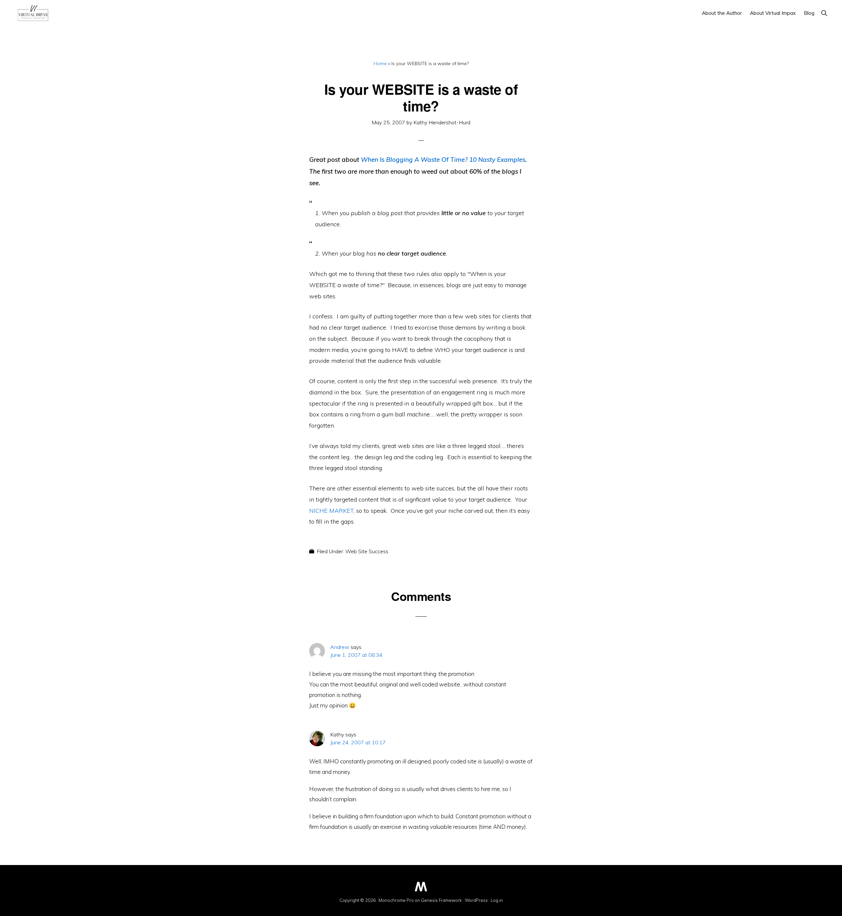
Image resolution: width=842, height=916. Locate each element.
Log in (497, 900)
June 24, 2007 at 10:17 (358, 742)
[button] (824, 13)
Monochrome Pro (396, 900)
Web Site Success (366, 551)
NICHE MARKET (331, 510)
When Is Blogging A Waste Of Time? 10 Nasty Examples (443, 159)
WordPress (476, 900)
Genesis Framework (441, 900)
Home (380, 63)
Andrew (339, 647)
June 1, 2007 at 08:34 (356, 655)
